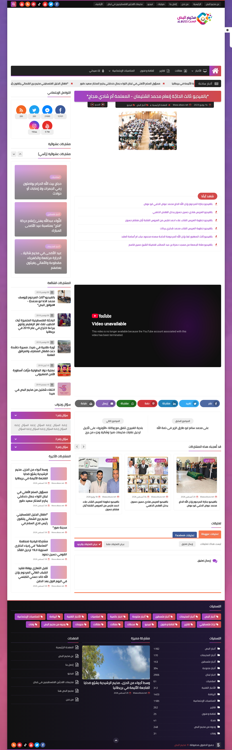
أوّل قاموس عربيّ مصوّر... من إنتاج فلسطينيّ (41, 265)
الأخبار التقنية (74, 616)
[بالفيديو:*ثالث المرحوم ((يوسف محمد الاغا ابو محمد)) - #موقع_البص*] (64, 296)
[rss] (27, 4)
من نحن (185, 4)
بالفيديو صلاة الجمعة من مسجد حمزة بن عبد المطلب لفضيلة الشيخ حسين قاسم (170, 244)
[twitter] (50, 4)
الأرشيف (99, 4)
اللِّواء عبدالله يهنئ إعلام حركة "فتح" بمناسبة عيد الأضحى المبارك (40, 188)
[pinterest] (33, 4)
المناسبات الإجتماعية (123, 70)
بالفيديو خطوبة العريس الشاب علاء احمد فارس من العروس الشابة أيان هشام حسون (168, 220)
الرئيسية (197, 4)
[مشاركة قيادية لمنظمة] (59, 545)
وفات (31, 624)
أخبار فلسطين (162, 616)
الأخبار (198, 70)
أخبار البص (141, 105)
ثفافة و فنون (147, 70)
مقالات (178, 70)
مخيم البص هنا (66, 690)
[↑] (116, 740)
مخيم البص (180, 745)
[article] (113, 426)
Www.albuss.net (140, 693)
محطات (131, 624)
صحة (213, 720)
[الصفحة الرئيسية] (215, 71)
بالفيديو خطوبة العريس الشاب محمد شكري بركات (186, 228)
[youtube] (45, 4)
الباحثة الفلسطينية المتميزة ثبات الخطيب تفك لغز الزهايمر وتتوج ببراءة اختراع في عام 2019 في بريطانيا (35, 325)
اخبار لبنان (211, 674)
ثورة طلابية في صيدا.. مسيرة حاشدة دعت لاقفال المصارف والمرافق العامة (33, 351)
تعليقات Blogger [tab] (209, 534)
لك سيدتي (94, 70)
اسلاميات (95, 616)
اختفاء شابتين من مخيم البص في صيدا (35, 391)
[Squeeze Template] (218, 745)
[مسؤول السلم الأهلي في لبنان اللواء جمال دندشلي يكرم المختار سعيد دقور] (59, 496)
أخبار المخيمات (187, 616)
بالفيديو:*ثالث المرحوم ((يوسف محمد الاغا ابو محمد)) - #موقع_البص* (36, 301)
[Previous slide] (20, 154)
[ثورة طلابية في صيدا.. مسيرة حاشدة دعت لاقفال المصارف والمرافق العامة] (64, 346)
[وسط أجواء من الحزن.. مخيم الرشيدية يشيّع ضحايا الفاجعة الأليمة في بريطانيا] (59, 473)
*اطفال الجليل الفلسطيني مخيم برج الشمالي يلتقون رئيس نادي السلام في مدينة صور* (58, 83)
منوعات (79, 624)
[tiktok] (39, 4)
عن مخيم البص (212, 4)
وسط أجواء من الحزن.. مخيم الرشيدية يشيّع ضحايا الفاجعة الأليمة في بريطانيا (31, 474)
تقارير (162, 70)
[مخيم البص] (195, 18)
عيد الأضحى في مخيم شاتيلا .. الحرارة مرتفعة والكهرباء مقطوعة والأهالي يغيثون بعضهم (41, 223)
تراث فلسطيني (207, 624)
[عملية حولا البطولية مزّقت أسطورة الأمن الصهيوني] (64, 369)
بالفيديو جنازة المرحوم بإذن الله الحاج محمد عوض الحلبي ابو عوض (178, 204)
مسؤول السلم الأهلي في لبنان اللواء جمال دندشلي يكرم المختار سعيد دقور (155, 83)
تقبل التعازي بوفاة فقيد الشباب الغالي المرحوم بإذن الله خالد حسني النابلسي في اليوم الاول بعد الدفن (41, 574)
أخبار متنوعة (139, 616)
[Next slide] (77, 446)
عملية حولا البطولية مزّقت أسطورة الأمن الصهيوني (34, 372)
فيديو (150, 4)
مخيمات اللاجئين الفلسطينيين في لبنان (125, 4)
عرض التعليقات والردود (87, 544)
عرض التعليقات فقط (115, 544)
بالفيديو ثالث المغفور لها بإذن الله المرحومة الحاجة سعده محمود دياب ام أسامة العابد (166, 236)
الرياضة (53, 616)
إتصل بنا (173, 4)
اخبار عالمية (116, 616)
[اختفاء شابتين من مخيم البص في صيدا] (64, 389)
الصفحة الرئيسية (159, 105)
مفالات (113, 624)
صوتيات (161, 4)
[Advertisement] (77, 36)
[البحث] (13, 4)
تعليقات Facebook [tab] (184, 535)
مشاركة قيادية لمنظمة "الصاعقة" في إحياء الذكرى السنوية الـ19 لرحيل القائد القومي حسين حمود (41, 547)
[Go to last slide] (83, 446)
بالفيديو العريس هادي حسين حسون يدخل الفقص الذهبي (182, 212)
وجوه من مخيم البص (54, 624)
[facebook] (56, 4)
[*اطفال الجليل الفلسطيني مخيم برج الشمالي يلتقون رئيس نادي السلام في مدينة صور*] (59, 518)
